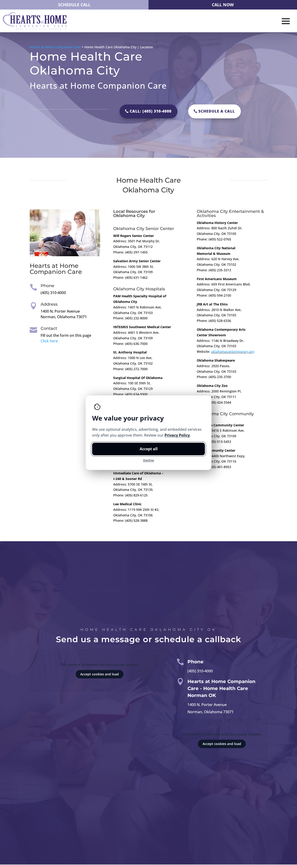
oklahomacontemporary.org (232, 351)
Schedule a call (216, 111)
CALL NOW (223, 4)
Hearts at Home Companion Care (55, 47)
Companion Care (56, 271)
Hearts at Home (54, 265)
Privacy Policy (177, 434)
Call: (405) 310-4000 (150, 111)
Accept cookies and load (99, 674)
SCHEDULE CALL (74, 4)
